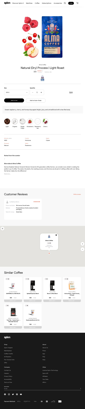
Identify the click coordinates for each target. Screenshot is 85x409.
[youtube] (21, 394)
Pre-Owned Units (9, 359)
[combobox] (9, 92)
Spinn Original (8, 347)
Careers (6, 373)
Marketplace (8, 350)
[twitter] (13, 394)
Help (43, 359)
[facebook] (5, 394)
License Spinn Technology (50, 370)
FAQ (43, 356)
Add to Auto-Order (36, 100)
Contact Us (7, 370)
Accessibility (8, 379)
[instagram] (9, 394)
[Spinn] (7, 3)
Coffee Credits (8, 353)
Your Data (45, 379)
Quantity (32, 88)
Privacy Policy (8, 376)
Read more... (7, 173)
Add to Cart (14, 100)
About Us (45, 347)
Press (44, 350)
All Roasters (7, 356)
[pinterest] (17, 394)
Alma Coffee (42, 64)
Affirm (44, 382)
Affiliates (45, 376)
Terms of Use (8, 382)
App (43, 353)
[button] (65, 3)
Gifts (5, 362)
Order (71, 3)
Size (5, 88)
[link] (77, 3)
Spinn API (45, 373)
